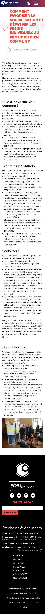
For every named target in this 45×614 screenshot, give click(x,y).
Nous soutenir (20, 578)
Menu (36, 3)
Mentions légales (16, 589)
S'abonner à (10, 512)
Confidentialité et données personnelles (23, 598)
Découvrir (18, 560)
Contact (36, 602)
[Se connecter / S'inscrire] (28, 3)
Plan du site (31, 589)
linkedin (26, 495)
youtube (33, 495)
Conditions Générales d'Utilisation (24, 593)
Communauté (20, 574)
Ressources (19, 567)
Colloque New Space (25, 543)
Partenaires (19, 570)
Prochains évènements (22, 528)
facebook (12, 495)
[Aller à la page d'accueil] (11, 3)
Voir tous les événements (27, 550)
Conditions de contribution (19, 602)
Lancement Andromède (25, 547)
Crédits (24, 607)
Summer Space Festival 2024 (27, 533)
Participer (18, 563)
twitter (19, 495)
